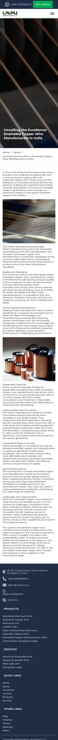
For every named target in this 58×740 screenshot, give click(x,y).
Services (7, 700)
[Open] (52, 14)
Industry (7, 720)
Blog (5, 716)
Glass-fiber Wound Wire (16, 634)
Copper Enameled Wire (16, 660)
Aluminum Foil (11, 623)
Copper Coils (10, 627)
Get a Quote (43, 4)
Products (8, 697)
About (6, 686)
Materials (8, 727)
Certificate (8, 690)
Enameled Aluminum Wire (17, 616)
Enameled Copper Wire (16, 619)
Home (6, 152)
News (6, 730)
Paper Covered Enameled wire (20, 630)
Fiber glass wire (11, 663)
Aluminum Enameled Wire (17, 656)
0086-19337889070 (21, 4)
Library (17, 152)
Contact (7, 693)
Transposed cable (12, 667)
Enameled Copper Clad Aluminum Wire (25, 637)
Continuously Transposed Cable (20, 641)
